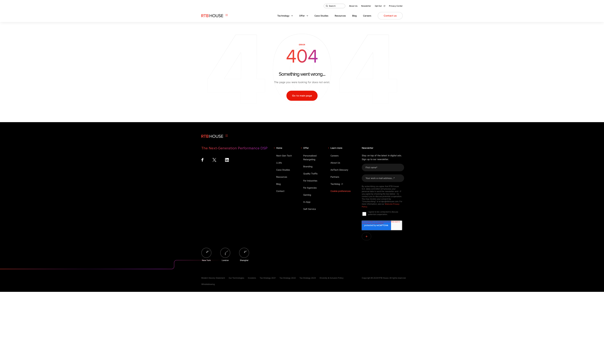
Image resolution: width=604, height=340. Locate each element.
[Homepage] (214, 15)
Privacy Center (396, 6)
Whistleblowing (208, 284)
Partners (334, 177)
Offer (302, 15)
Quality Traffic (310, 173)
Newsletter (366, 6)
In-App (306, 202)
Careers (367, 15)
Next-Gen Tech (284, 155)
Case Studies (321, 15)
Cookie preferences (340, 191)
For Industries (310, 180)
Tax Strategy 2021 (268, 278)
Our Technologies (236, 278)
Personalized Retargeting (310, 157)
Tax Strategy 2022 (288, 278)
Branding (308, 166)
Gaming (307, 194)
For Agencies (310, 187)
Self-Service (309, 209)
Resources (340, 15)
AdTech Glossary (339, 169)
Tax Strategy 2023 (307, 278)
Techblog (335, 184)
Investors (252, 278)
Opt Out (378, 6)
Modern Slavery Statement (213, 278)
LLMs (279, 162)
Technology (283, 15)
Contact (280, 191)
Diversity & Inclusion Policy (332, 278)
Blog (354, 15)
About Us (353, 6)
